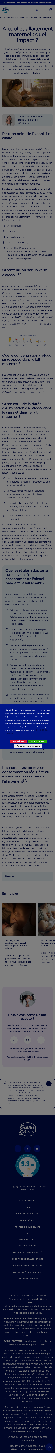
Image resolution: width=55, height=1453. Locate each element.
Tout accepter (37, 741)
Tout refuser (18, 741)
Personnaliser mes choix (28, 746)
